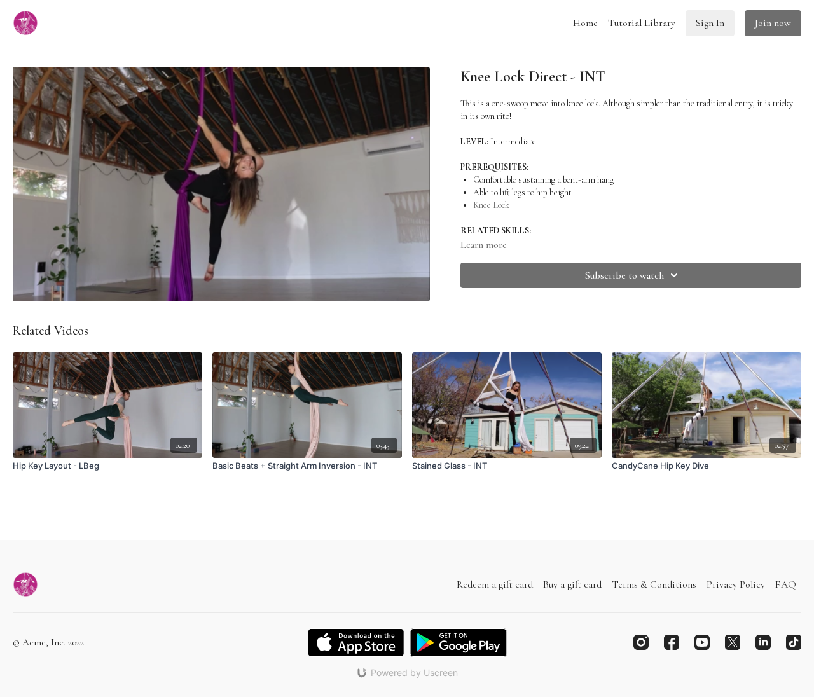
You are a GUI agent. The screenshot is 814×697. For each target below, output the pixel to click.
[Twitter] (732, 642)
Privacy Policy (736, 584)
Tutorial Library (641, 23)
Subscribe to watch (624, 275)
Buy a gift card (572, 584)
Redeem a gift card (495, 584)
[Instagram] (641, 642)
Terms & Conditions (654, 584)
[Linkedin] (763, 642)
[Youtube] (702, 642)
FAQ (785, 584)
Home (585, 23)
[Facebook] (671, 642)
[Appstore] (355, 642)
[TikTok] (793, 642)
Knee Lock (491, 205)
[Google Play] (458, 642)
